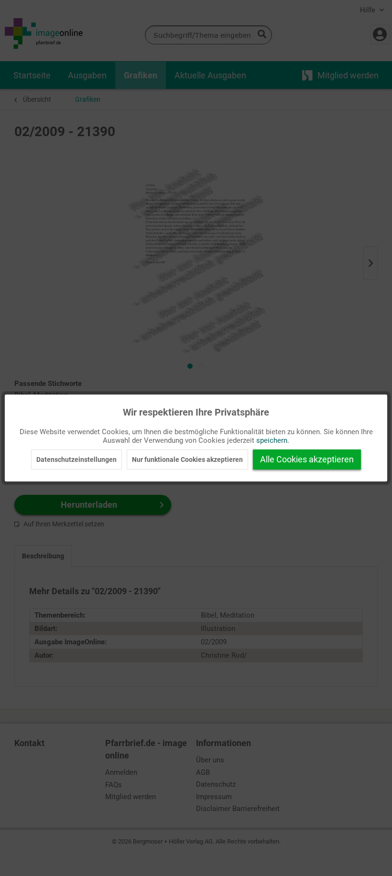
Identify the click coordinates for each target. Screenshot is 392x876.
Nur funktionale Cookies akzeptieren (187, 459)
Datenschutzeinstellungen (76, 459)
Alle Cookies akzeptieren (307, 459)
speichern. (272, 440)
